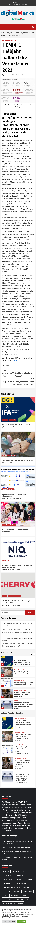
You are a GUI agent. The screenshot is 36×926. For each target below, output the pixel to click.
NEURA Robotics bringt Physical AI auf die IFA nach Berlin (17, 639)
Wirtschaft (12, 40)
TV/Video (24, 895)
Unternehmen (22, 899)
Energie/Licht (8, 879)
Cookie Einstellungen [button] (9, 921)
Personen (10, 596)
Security (17, 891)
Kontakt (24, 4)
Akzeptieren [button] (21, 921)
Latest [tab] (4, 713)
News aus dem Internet (11, 887)
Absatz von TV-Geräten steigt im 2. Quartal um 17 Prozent (17, 373)
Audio (24, 871)
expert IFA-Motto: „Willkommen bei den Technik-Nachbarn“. (18, 382)
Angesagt (15, 871)
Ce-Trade (12, 4)
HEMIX (8, 365)
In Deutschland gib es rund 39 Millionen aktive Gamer (17, 633)
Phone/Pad (5, 455)
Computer (19, 875)
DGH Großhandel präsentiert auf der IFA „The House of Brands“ (16, 426)
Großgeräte (7, 883)
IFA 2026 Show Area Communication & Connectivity (20, 706)
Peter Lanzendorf (24, 75)
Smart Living (22, 679)
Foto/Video (20, 879)
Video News (7, 903)
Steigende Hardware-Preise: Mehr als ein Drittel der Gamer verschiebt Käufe (18, 645)
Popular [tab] (11, 713)
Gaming (4, 489)
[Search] (33, 27)
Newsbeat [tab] (19, 713)
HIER (16, 360)
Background (8, 875)
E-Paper (18, 4)
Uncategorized (8, 899)
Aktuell (4, 596)
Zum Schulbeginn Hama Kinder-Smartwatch (17, 460)
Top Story (5, 40)
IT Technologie (20, 883)
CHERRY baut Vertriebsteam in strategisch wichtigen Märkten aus (17, 602)
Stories (5, 895)
